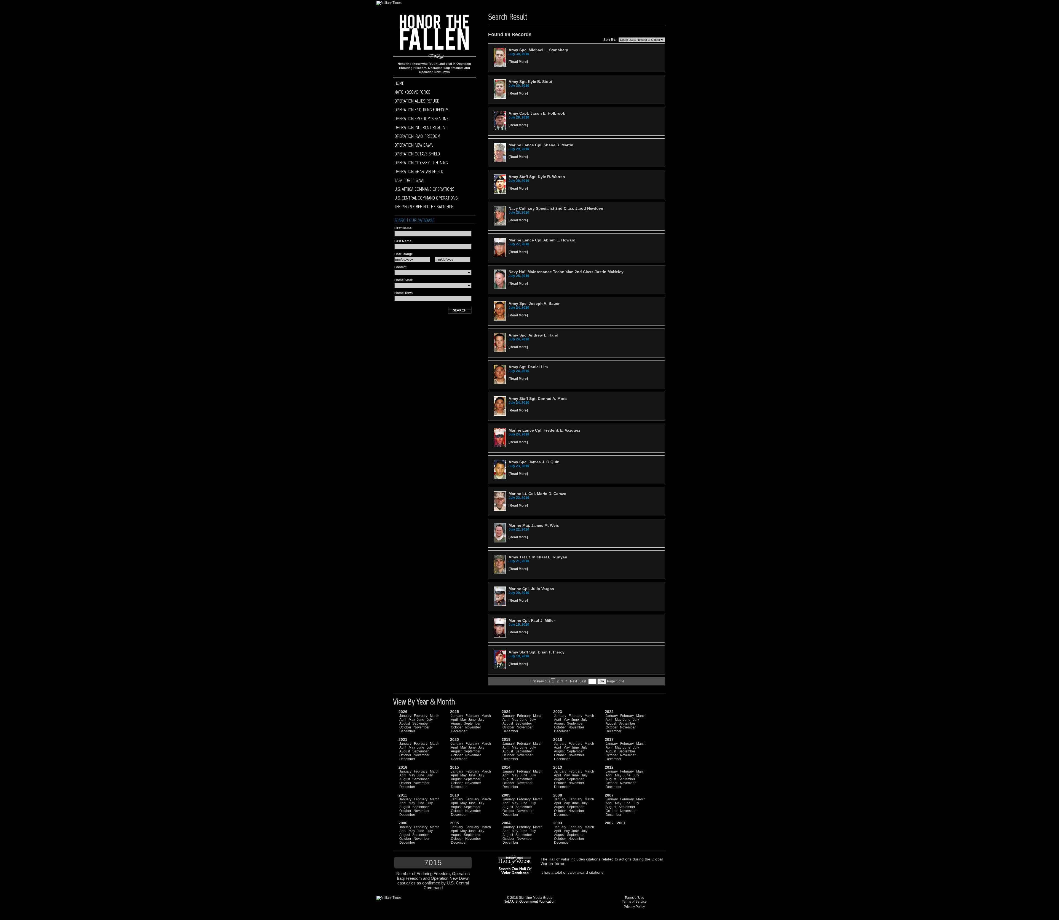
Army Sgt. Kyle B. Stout (530, 81)
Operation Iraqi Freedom (417, 136)
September (420, 723)
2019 (506, 739)
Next (573, 681)
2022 (609, 711)
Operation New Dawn (413, 145)
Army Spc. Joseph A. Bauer (534, 303)
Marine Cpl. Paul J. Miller (532, 620)
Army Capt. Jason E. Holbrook (537, 113)
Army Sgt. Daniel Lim (528, 367)
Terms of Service (634, 901)
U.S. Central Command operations (426, 198)
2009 (506, 795)
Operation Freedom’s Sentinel (422, 118)
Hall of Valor (559, 859)
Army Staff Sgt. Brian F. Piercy (537, 652)
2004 (506, 823)
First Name (403, 228)
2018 (557, 739)
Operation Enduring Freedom (421, 110)
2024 (506, 711)
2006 (403, 823)
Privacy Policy (634, 907)
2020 (454, 739)
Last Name (402, 241)
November (421, 727)
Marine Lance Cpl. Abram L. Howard (542, 240)
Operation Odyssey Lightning (421, 163)
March (434, 716)
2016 (403, 767)
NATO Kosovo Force (412, 92)
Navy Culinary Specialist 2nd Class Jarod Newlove (556, 208)
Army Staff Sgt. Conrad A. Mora (538, 398)
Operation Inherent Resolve (420, 127)
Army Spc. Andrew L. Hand (533, 335)
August (404, 723)
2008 (557, 795)
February (420, 716)
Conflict (400, 267)
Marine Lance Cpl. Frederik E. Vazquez (544, 430)
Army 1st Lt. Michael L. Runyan (538, 557)
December (407, 731)
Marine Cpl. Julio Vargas (531, 589)
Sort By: (609, 40)
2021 (403, 739)
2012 (609, 767)
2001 (621, 823)
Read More (518, 62)
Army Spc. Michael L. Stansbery (538, 50)
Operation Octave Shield (417, 154)
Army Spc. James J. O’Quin (534, 462)
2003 (557, 823)
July (430, 720)
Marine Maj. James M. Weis (534, 525)
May (412, 720)
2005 (454, 823)
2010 (454, 795)
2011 (403, 795)
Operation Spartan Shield (418, 171)
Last (582, 681)
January (405, 716)
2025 (454, 711)
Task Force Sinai (409, 180)
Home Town (403, 293)
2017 (609, 739)
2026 (403, 711)
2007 (609, 795)
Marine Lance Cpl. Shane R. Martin (541, 145)
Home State (403, 280)
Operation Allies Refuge (416, 101)
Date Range (403, 254)
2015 (454, 767)
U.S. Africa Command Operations (424, 189)
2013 (557, 767)
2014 (506, 767)
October (405, 727)
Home (399, 83)
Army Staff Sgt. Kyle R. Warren (537, 176)
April (402, 720)
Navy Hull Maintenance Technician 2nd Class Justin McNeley (566, 272)
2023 (557, 711)
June (420, 720)
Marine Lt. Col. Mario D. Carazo (537, 493)
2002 (609, 823)
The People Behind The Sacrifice (423, 207)
